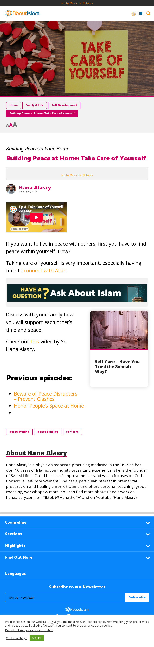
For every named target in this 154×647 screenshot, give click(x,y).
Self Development (64, 105)
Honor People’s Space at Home (49, 405)
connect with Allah (45, 270)
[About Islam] (22, 13)
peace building (47, 432)
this (34, 341)
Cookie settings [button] (16, 638)
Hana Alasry (35, 187)
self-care (72, 432)
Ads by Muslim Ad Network (77, 3)
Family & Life (35, 105)
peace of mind (19, 432)
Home (13, 105)
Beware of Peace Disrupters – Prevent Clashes (45, 396)
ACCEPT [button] (36, 638)
